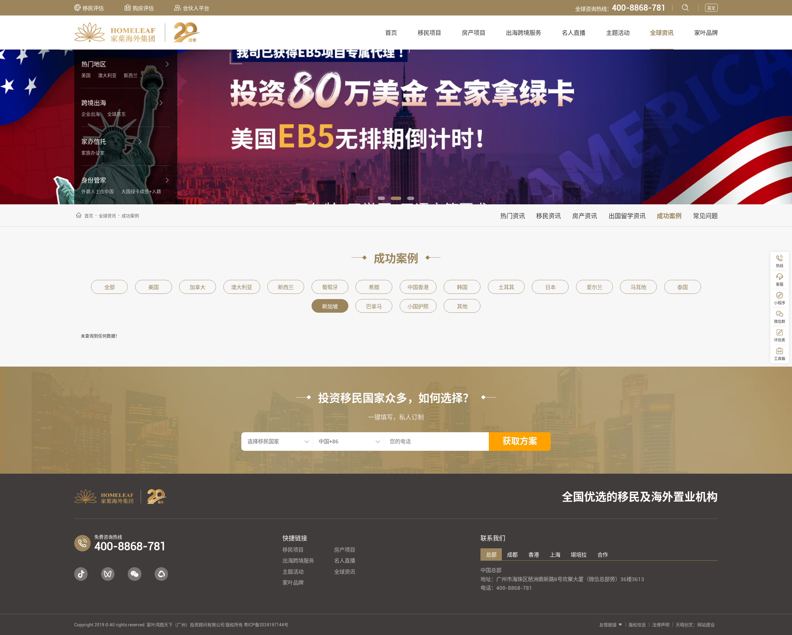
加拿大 (197, 287)
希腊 (374, 287)
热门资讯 (512, 216)
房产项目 (473, 33)
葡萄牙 (330, 287)
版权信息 (637, 624)
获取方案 (519, 441)
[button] (381, 198)
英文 (711, 8)
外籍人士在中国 (97, 191)
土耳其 (506, 287)
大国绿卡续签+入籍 (141, 191)
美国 (86, 75)
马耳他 (638, 287)
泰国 (682, 287)
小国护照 (417, 306)
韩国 (462, 287)
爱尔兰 (594, 287)
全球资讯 (662, 33)
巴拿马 (374, 306)
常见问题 (705, 216)
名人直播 (573, 33)
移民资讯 (548, 216)
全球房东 (116, 114)
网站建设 (706, 624)
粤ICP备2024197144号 (266, 624)
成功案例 (669, 216)
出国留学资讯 (627, 216)
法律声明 (660, 624)
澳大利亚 (107, 75)
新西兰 (131, 75)
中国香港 (417, 287)
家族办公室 (93, 153)
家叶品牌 (706, 33)
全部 (109, 287)
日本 (550, 287)
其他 (462, 306)
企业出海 (90, 114)
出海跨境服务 (523, 33)
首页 (391, 33)
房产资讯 (584, 216)
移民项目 (429, 33)
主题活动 (618, 33)
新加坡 (330, 306)
